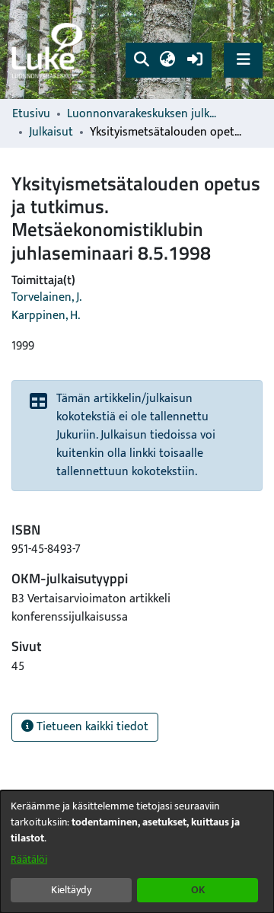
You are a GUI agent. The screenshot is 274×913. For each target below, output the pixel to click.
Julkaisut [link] (51, 132)
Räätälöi (29, 859)
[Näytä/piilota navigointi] (243, 60)
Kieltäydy (71, 890)
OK (198, 890)
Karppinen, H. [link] (45, 315)
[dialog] (137, 851)
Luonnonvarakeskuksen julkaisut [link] (143, 114)
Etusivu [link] (31, 114)
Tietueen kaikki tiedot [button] (90, 727)
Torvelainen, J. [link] (46, 297)
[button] (141, 60)
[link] (49, 50)
